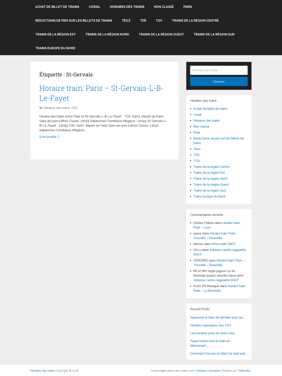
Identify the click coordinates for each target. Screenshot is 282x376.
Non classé (164, 7)
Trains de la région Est (55, 34)
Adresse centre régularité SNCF (216, 280)
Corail (94, 7)
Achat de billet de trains (57, 7)
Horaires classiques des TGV (210, 325)
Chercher (219, 81)
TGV (159, 20)
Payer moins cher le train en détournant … (210, 343)
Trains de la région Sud (214, 34)
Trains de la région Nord (107, 34)
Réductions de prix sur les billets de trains (73, 20)
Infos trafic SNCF (224, 244)
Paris (187, 7)
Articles (201, 370)
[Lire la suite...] (49, 136)
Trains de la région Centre (195, 20)
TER (143, 20)
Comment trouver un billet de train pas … (218, 353)
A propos (214, 370)
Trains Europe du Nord (55, 48)
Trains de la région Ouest (161, 34)
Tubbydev (244, 370)
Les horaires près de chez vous (212, 333)
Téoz (126, 20)
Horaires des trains (127, 7)
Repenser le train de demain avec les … (218, 317)
